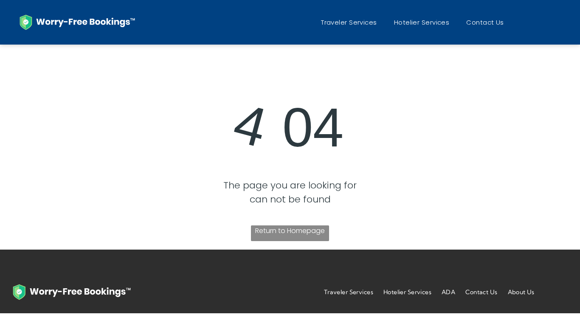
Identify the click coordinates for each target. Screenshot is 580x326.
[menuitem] (349, 22)
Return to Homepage (290, 231)
